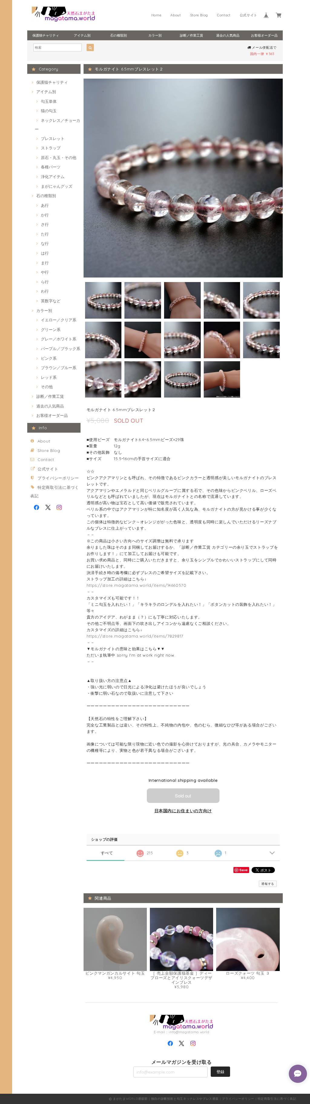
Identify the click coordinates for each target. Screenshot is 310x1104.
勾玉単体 (49, 101)
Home (156, 15)
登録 (220, 1071)
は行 (45, 253)
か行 (45, 215)
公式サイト (248, 15)
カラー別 (155, 35)
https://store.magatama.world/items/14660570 (136, 585)
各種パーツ (51, 166)
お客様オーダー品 (264, 35)
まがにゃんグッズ (56, 186)
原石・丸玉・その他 (58, 157)
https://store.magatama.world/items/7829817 (135, 636)
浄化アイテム (52, 176)
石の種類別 (118, 35)
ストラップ (51, 147)
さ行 (45, 224)
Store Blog (199, 15)
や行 (45, 272)
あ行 (45, 205)
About (175, 15)
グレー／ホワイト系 (58, 338)
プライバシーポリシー (58, 478)
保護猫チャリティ (45, 35)
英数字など (51, 300)
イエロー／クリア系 (58, 319)
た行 (45, 234)
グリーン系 (51, 329)
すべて (107, 853)
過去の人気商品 (227, 35)
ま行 (45, 262)
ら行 (45, 281)
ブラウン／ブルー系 (58, 367)
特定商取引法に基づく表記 (277, 1099)
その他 (47, 386)
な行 (45, 243)
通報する (267, 884)
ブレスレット (52, 138)
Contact (224, 15)
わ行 (45, 291)
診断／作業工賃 (191, 35)
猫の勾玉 (49, 110)
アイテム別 (82, 35)
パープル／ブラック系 (60, 348)
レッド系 (49, 377)
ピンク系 (49, 358)
